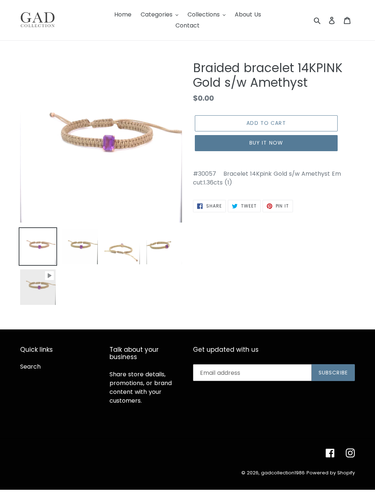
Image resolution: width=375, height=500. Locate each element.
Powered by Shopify (331, 472)
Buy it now (266, 142)
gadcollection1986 (283, 472)
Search (30, 366)
